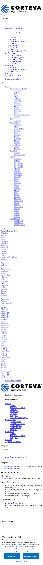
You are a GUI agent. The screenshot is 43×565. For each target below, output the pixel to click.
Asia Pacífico (14, 123)
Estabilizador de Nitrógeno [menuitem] (19, 51)
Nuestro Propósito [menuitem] (16, 59)
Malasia (17, 141)
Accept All (11, 556)
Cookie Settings (21, 561)
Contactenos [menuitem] (9, 65)
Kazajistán (17, 139)
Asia (11, 119)
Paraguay (17, 111)
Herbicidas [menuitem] (13, 43)
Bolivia (16, 93)
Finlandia (17, 183)
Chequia (17, 169)
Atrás (7, 26)
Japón (16, 137)
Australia (17, 153)
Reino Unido (18, 207)
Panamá (17, 109)
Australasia (13, 151)
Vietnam (17, 149)
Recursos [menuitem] (8, 73)
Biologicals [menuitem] (14, 49)
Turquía (17, 215)
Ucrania (17, 217)
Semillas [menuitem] (13, 39)
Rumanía (17, 209)
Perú (15, 113)
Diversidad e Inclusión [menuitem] (17, 57)
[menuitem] (13, 37)
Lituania (17, 197)
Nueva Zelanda (19, 155)
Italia (16, 193)
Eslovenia (17, 177)
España (16, 179)
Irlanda (16, 191)
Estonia (16, 181)
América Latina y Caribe (18, 89)
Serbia (16, 211)
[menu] (2, 2)
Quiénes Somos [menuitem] (10, 53)
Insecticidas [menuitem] (14, 45)
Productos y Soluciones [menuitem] (13, 28)
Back (7, 87)
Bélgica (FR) (18, 163)
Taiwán (16, 147)
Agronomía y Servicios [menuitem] (13, 75)
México (16, 107)
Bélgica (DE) (18, 167)
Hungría (17, 189)
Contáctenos (12, 505)
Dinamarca (18, 173)
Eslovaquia (18, 175)
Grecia (16, 187)
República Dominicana (22, 115)
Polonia (16, 203)
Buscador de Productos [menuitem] (13, 79)
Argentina (17, 91)
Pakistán (17, 143)
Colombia (17, 99)
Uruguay (17, 117)
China (16, 127)
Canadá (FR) (18, 223)
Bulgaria (17, 161)
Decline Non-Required (31, 556)
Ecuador (17, 103)
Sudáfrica (17, 121)
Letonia (16, 195)
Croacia (17, 171)
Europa (12, 157)
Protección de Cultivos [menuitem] (17, 41)
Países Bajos (18, 201)
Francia (16, 185)
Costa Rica (18, 101)
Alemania (17, 159)
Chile (3, 83)
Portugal (17, 205)
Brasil (16, 95)
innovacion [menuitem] (13, 63)
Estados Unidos (19, 225)
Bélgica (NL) (18, 165)
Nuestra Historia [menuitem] (15, 61)
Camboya (17, 125)
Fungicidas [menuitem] (13, 47)
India (16, 133)
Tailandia (17, 145)
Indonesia (17, 135)
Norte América (15, 219)
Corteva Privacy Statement (14, 546)
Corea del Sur (19, 129)
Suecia (16, 213)
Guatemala (18, 105)
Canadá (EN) (18, 221)
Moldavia (17, 199)
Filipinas (17, 131)
